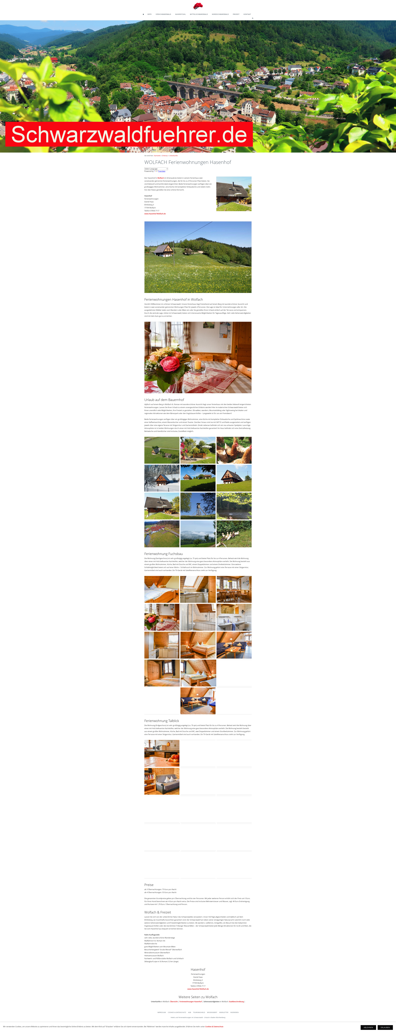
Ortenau (165, 156)
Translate (161, 171)
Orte (149, 14)
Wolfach (160, 178)
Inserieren (234, 1012)
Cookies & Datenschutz (177, 1012)
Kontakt (247, 14)
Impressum (161, 1012)
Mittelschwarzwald (199, 14)
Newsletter (223, 1012)
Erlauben (385, 1027)
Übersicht (174, 1001)
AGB (189, 1012)
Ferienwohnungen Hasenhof (190, 1001)
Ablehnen (368, 1027)
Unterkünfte (173, 156)
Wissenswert (212, 1012)
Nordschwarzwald (220, 14)
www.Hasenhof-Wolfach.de (155, 214)
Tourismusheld (199, 1012)
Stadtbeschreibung (236, 1001)
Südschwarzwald (163, 14)
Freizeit (236, 14)
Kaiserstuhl (180, 14)
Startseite (157, 156)
